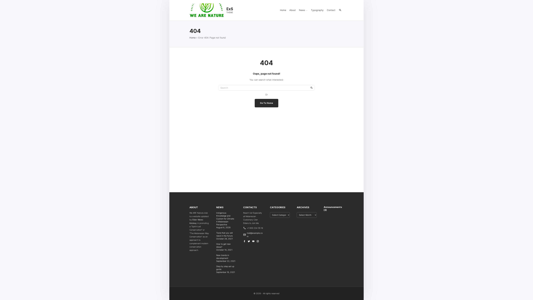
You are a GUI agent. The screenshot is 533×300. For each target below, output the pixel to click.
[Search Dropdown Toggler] (340, 10)
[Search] (311, 87)
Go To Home (266, 103)
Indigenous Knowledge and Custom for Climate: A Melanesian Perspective (225, 219)
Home (192, 37)
